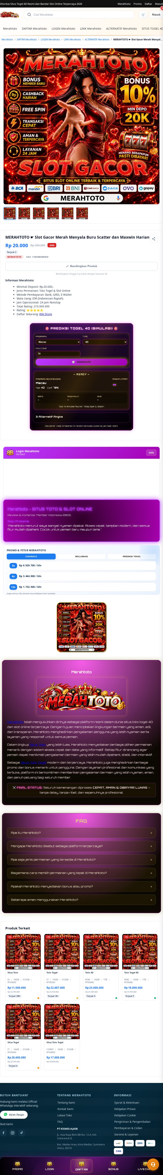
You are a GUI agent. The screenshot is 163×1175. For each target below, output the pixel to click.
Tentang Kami (66, 1102)
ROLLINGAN (81, 556)
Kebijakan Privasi (124, 1109)
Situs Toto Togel (33, 762)
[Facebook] (3, 1132)
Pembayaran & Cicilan (128, 1128)
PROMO (17, 1169)
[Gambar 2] (24, 213)
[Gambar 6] (82, 213)
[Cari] (29, 15)
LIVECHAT (145, 1169)
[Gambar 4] (53, 213)
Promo (138, 4)
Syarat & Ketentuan (126, 1102)
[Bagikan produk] (154, 239)
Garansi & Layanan (126, 1134)
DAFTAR (81, 1169)
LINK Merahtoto (90, 28)
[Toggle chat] (153, 1164)
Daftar (148, 4)
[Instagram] (12, 1132)
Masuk (159, 4)
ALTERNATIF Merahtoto (121, 28)
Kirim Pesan (16, 1115)
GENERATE (81, 362)
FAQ (60, 1121)
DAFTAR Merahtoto (34, 28)
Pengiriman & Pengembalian (132, 1121)
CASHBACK (31, 556)
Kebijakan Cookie (125, 1115)
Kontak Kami (65, 1109)
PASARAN (41, 336)
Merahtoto (124, 4)
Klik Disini (45, 314)
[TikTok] (21, 1132)
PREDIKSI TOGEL (132, 556)
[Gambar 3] (38, 213)
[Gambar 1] (9, 213)
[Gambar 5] (67, 213)
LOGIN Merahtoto (63, 28)
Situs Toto (38, 744)
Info (151, 452)
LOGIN (49, 1169)
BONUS (113, 1169)
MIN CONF (41, 348)
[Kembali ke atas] (154, 1154)
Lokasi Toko (64, 1115)
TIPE (85, 336)
